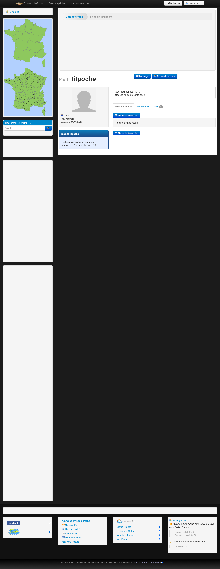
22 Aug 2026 (179, 520)
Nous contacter (73, 537)
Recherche (174, 3)
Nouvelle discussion (127, 115)
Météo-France (124, 526)
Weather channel (125, 535)
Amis (157, 106)
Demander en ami (165, 76)
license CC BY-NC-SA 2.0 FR (147, 562)
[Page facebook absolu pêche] (28, 523)
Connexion (193, 3)
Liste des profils (74, 16)
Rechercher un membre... (18, 122)
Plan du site (71, 533)
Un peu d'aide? (73, 529)
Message (144, 76)
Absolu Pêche (33, 3)
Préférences (142, 106)
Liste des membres (79, 3)
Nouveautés (71, 525)
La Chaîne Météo (125, 531)
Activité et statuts (123, 106)
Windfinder (122, 539)
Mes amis (14, 11)
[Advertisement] (21, 147)
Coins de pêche (57, 3)
